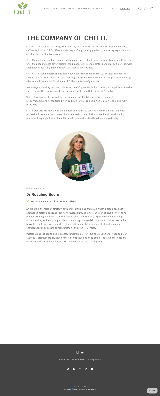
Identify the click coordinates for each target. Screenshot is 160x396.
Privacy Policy (94, 359)
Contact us (64, 359)
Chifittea (83, 387)
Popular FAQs (78, 359)
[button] (126, 8)
